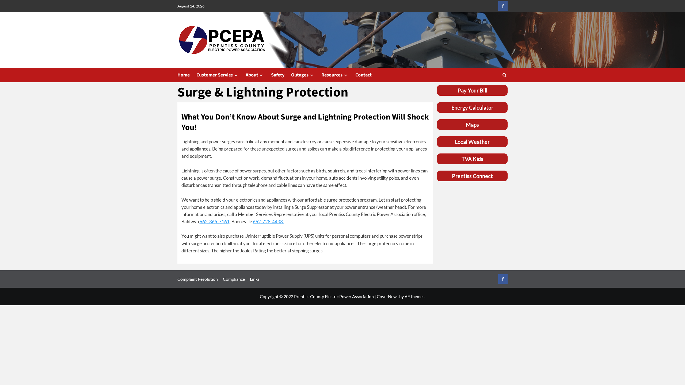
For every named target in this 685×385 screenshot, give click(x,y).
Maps (472, 124)
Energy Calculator (472, 107)
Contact (363, 75)
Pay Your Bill (472, 90)
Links (255, 279)
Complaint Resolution (197, 279)
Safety (277, 75)
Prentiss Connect (472, 176)
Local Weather (472, 141)
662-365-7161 (215, 221)
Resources (331, 75)
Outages (300, 75)
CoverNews (387, 296)
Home (183, 75)
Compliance (234, 279)
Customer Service (214, 75)
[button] (504, 75)
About (252, 75)
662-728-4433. (268, 221)
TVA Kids (472, 159)
